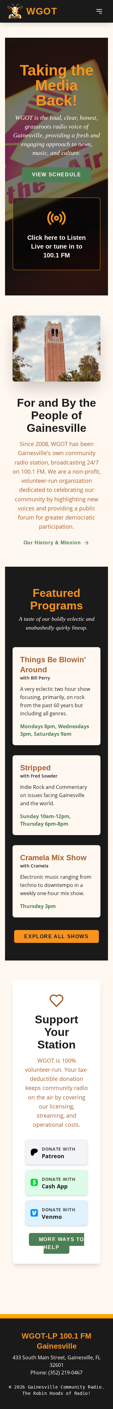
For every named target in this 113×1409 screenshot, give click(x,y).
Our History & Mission (52, 542)
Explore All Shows (56, 936)
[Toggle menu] (99, 11)
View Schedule (56, 174)
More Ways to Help (61, 1243)
